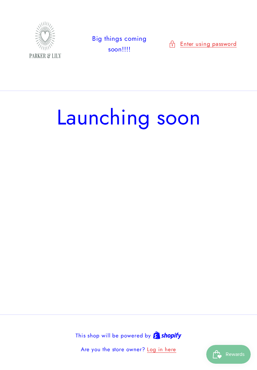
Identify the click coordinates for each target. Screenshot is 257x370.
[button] (203, 44)
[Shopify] (167, 335)
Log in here (161, 349)
